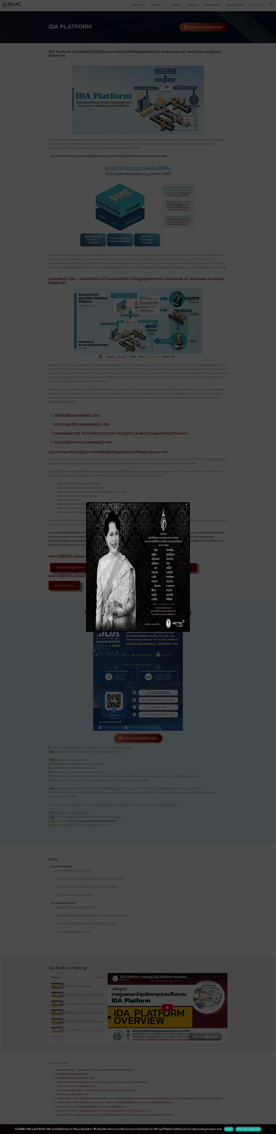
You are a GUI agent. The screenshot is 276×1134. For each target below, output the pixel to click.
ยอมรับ (229, 1129)
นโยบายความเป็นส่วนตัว (248, 1129)
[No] (272, 1129)
